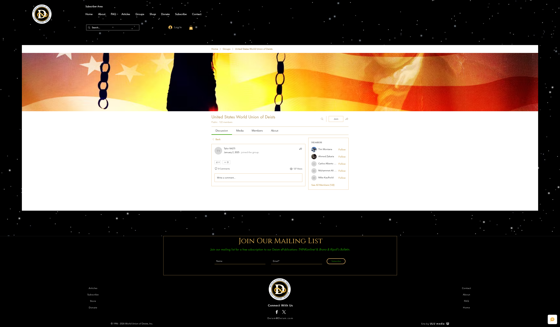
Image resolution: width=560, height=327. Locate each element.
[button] (191, 27)
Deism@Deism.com (280, 318)
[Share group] (347, 119)
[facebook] (276, 312)
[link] (222, 130)
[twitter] (284, 312)
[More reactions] (226, 162)
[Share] (300, 148)
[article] (258, 165)
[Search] (322, 119)
